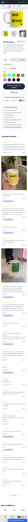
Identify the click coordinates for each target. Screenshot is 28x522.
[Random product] (16, 2)
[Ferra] (9, 80)
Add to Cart (14, 92)
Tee (14, 59)
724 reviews (13, 68)
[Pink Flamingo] (5, 80)
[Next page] (19, 495)
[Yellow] (5, 75)
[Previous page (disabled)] (8, 495)
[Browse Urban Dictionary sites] (3, 2)
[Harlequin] (14, 75)
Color (4, 72)
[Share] (19, 2)
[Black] (18, 80)
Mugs (9, 6)
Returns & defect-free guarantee (13, 127)
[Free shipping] (22, 2)
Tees (14, 6)
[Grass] (23, 75)
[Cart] (25, 2)
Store (3, 6)
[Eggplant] (14, 80)
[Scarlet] (18, 75)
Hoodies (19, 6)
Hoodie (22, 59)
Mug (5, 60)
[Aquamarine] (9, 75)
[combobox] (11, 2)
